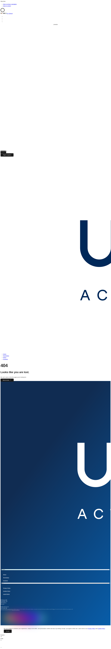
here (54, 609)
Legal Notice (6, 594)
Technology (5, 18)
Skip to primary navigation (10, 4)
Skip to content (7, 6)
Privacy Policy (6, 588)
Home (4, 16)
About (4, 19)
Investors (5, 21)
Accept (7, 631)
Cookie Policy (6, 591)
